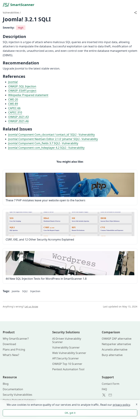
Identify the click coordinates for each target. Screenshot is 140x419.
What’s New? (11, 355)
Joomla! (13, 82)
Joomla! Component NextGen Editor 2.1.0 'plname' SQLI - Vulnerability (53, 139)
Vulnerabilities (11, 12)
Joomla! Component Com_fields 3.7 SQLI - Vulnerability (43, 143)
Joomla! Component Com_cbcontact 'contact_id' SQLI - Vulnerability (51, 134)
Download (9, 344)
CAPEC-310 (15, 112)
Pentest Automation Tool (68, 369)
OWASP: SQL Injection (22, 86)
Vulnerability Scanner (66, 347)
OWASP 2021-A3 (18, 117)
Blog (6, 383)
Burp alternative (112, 355)
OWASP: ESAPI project (22, 90)
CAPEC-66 (14, 108)
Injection (35, 291)
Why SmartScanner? (16, 338)
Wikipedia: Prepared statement (28, 95)
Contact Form (110, 383)
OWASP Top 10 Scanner (67, 364)
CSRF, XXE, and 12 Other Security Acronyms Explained (40, 239)
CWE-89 (13, 104)
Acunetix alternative (114, 349)
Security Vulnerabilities (17, 394)
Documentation (13, 389)
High (20, 27)
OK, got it (70, 412)
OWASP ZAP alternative (116, 338)
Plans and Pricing (14, 349)
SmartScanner (22, 4)
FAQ (104, 389)
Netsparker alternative (116, 344)
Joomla (15, 291)
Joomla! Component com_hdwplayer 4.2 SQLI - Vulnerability (46, 148)
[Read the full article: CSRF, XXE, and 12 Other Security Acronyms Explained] (70, 224)
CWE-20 (13, 99)
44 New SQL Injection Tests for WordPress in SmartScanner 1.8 (46, 279)
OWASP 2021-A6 (18, 121)
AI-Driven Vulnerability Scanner (66, 340)
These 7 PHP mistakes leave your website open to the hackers (45, 200)
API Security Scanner (65, 358)
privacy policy (121, 405)
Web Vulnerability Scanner (69, 353)
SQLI (24, 291)
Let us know (31, 306)
